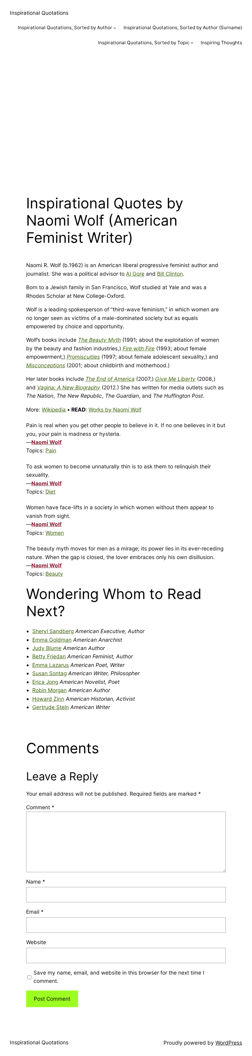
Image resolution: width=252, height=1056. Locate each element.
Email (35, 911)
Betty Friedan (49, 656)
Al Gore (135, 273)
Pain (50, 450)
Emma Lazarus (50, 665)
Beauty (54, 573)
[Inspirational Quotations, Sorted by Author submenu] (114, 27)
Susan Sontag (49, 673)
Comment (40, 807)
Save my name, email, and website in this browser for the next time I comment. (118, 976)
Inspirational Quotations (39, 13)
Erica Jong (45, 682)
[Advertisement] (126, 119)
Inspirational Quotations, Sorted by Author (65, 27)
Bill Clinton (170, 273)
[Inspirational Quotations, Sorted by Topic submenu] (192, 42)
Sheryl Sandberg (53, 631)
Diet (50, 491)
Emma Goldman (52, 639)
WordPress (228, 1042)
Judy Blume (46, 648)
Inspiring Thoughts (221, 42)
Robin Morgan (49, 690)
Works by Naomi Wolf (115, 409)
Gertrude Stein (50, 707)
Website (36, 942)
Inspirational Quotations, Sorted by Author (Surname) (183, 27)
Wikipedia (54, 409)
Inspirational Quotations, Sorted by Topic (143, 42)
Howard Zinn (48, 698)
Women (54, 533)
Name (35, 881)
